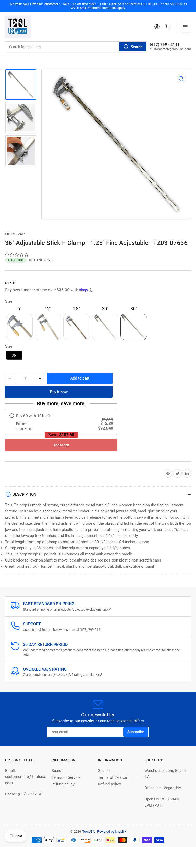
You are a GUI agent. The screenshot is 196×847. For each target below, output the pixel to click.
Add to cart (61, 445)
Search (136, 46)
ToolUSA (88, 831)
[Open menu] (185, 26)
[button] (17, 255)
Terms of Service (66, 777)
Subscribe (135, 732)
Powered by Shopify (111, 831)
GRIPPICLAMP (15, 234)
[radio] (61, 422)
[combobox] (76, 46)
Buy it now (59, 392)
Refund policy (63, 784)
